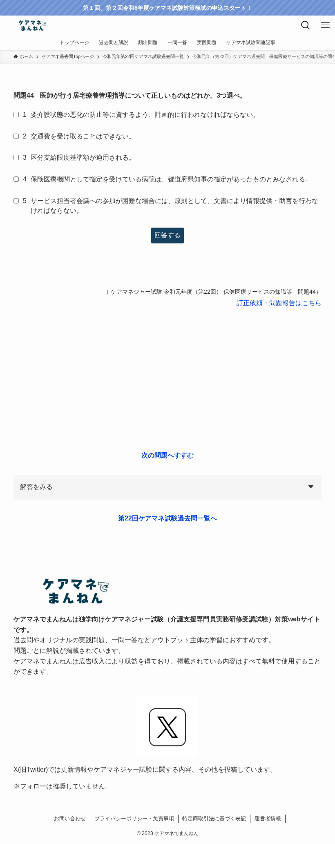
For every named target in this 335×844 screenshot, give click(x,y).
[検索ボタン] (305, 25)
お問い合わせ (70, 818)
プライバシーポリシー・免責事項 (134, 818)
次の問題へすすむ (167, 455)
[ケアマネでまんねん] (32, 25)
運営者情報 (268, 818)
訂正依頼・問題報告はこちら (279, 302)
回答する (167, 235)
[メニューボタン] (325, 25)
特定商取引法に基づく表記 (214, 818)
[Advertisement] (167, 379)
